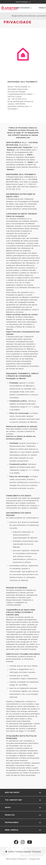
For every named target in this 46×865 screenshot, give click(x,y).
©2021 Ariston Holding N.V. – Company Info (23, 859)
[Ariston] (9, 8)
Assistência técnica (22, 16)
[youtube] (29, 843)
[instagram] (23, 843)
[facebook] (16, 843)
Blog (13, 16)
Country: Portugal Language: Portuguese (24, 851)
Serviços (33, 16)
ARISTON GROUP (23, 8)
